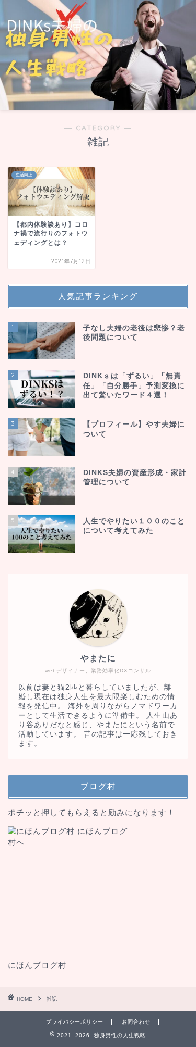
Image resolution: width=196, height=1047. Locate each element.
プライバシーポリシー (74, 1022)
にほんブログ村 (37, 965)
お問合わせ (136, 1022)
